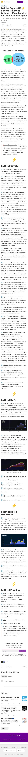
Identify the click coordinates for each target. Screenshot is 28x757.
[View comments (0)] (7, 25)
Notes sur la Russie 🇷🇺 (7, 718)
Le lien (4, 500)
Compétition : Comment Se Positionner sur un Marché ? (9, 707)
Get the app (20, 750)
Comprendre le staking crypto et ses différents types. (9, 699)
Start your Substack (10, 750)
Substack (7, 754)
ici (15, 154)
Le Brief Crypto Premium (10, 145)
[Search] (25, 693)
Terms (16, 747)
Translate (4, 5)
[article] (14, 700)
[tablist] (7, 676)
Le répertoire (6, 623)
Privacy (13, 747)
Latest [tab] (6, 693)
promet (7, 576)
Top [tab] (2, 693)
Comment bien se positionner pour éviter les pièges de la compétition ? (10, 711)
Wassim (8, 701)
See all (4, 728)
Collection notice (23, 747)
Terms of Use (20, 654)
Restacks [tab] (10, 676)
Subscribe (20, 2)
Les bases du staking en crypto (10, 697)
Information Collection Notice (15, 655)
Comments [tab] (4, 676)
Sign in (25, 2)
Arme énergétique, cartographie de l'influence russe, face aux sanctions (9, 721)
